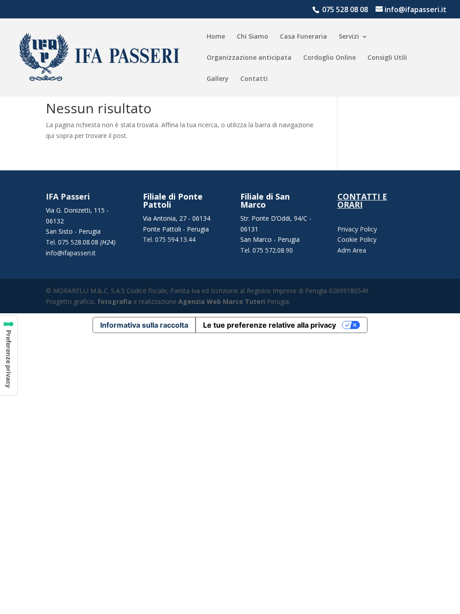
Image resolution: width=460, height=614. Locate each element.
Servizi (349, 36)
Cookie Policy (356, 239)
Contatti (254, 79)
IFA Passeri (68, 196)
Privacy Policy (357, 229)
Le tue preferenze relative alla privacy (269, 324)
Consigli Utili (387, 58)
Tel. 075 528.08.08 (73, 242)
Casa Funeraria (303, 36)
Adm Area (351, 250)
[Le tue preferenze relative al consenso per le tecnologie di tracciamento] (8, 355)
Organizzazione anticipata (249, 58)
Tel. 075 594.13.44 (169, 239)
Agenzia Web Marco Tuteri (221, 301)
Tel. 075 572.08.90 (266, 250)
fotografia (114, 301)
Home (216, 36)
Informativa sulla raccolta (144, 324)
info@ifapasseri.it (71, 253)
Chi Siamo (252, 36)
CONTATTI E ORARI (362, 200)
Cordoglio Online (329, 58)
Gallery (218, 79)
